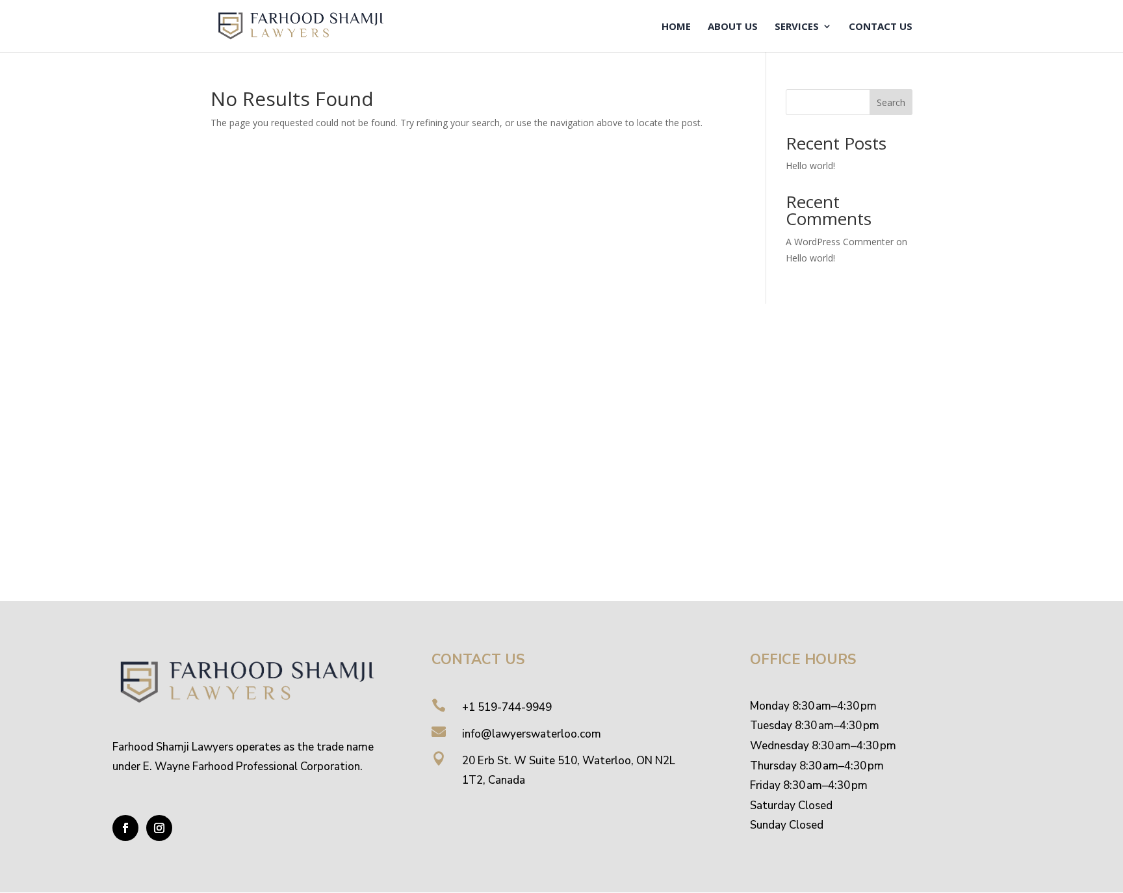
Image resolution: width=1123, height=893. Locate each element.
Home (676, 27)
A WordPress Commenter (840, 241)
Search (891, 102)
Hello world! (810, 165)
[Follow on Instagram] (159, 828)
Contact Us (880, 27)
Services (797, 27)
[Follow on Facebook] (125, 828)
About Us (733, 27)
